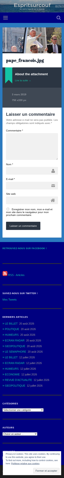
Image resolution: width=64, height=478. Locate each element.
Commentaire (14, 130)
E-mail (10, 179)
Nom (9, 164)
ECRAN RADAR (15, 340)
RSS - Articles (16, 275)
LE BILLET (11, 323)
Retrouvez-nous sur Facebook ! (24, 248)
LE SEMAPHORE (15, 351)
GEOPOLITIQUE (15, 346)
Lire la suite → (23, 80)
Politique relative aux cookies (25, 463)
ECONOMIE (12, 374)
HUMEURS (12, 334)
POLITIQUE (12, 329)
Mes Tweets (9, 299)
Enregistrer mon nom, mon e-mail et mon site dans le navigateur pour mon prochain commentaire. (29, 212)
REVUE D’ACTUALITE (18, 379)
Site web (11, 194)
